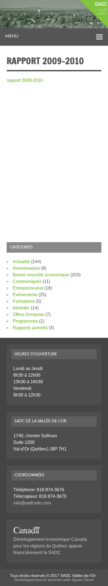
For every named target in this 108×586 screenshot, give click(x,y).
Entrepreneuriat (28, 288)
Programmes (25, 321)
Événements (25, 294)
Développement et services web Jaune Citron (54, 579)
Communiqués (27, 281)
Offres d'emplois (28, 314)
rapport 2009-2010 (25, 80)
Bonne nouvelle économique (41, 274)
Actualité (21, 261)
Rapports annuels (30, 327)
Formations (24, 301)
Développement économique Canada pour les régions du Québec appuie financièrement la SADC (50, 546)
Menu (12, 36)
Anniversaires (26, 268)
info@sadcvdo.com (32, 503)
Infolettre (21, 308)
